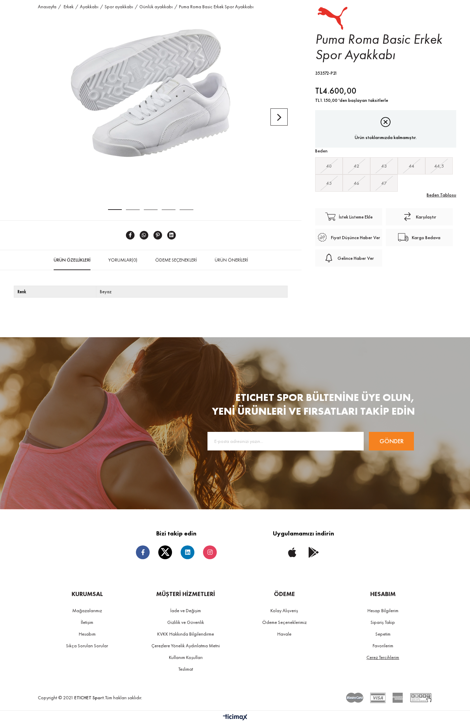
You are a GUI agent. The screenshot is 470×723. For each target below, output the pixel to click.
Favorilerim (383, 645)
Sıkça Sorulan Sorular (87, 645)
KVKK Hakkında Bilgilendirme (185, 634)
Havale (284, 634)
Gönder (392, 441)
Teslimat (185, 669)
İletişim (87, 622)
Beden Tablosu (441, 195)
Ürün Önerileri (231, 260)
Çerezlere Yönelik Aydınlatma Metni (185, 645)
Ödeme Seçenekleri (176, 260)
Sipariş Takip (383, 622)
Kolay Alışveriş (284, 610)
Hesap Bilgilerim (382, 610)
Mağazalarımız (87, 610)
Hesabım (87, 634)
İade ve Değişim (185, 610)
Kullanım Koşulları (186, 657)
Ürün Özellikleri (72, 260)
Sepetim (383, 634)
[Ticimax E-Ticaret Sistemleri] (235, 717)
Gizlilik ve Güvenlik (185, 622)
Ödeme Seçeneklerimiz (284, 622)
